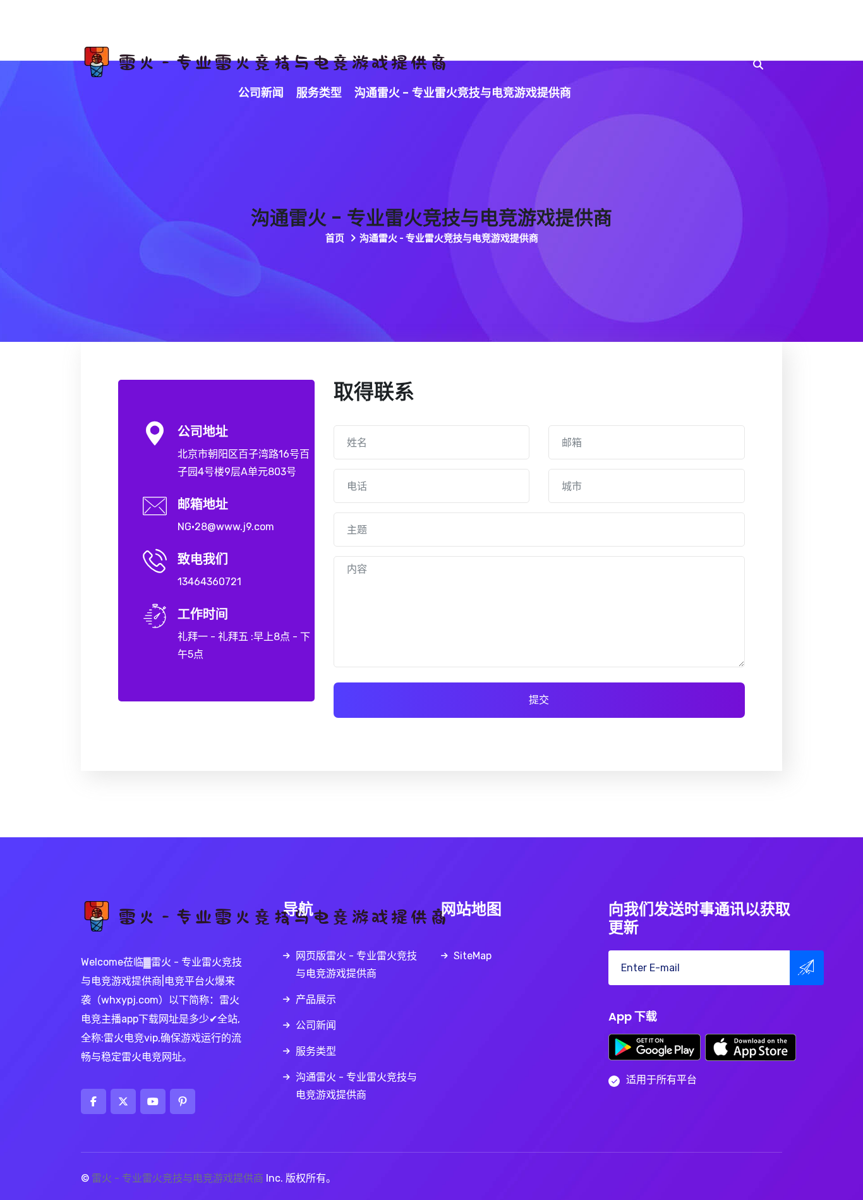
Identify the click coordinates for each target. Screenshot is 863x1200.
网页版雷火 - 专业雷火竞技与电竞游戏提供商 (419, 31)
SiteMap (473, 956)
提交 (539, 700)
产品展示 (568, 31)
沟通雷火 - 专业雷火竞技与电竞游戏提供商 (462, 92)
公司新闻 (261, 92)
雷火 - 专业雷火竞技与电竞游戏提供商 (177, 1178)
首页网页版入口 (252, 31)
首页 (335, 238)
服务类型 (319, 92)
